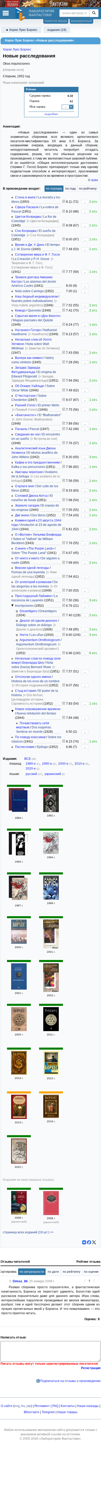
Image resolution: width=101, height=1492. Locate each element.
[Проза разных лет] (19, 801)
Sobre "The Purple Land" (28, 553)
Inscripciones (24, 606)
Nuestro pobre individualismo (32, 301)
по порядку (54, 188)
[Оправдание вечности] (19, 845)
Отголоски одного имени (33, 677)
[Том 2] (51, 853)
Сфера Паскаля (27, 207)
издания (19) (56, 30)
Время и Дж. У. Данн (29, 245)
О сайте (6, 1406)
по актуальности (32, 1272)
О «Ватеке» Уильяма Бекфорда (38, 534)
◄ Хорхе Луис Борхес (21, 30)
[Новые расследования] (51, 1074)
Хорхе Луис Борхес (17, 49)
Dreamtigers (28, 611)
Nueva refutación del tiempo (36, 713)
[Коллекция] (51, 811)
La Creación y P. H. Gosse (31, 259)
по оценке (91, 1272)
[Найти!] (93, 13)
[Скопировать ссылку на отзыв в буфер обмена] (10, 1281)
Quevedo (34, 310)
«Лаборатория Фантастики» (60, 1438)
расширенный (81, 21)
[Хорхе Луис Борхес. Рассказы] (51, 898)
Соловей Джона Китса (31, 496)
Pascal (34, 429)
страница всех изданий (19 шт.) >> (28, 1232)
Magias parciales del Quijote (33, 320)
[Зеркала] (51, 1117)
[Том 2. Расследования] (19, 988)
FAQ (55, 1406)
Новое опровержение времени (37, 709)
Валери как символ (29, 358)
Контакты (68, 1406)
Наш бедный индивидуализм (36, 296)
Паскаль (21, 429)
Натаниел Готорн (28, 330)
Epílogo (42, 747)
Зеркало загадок (27, 505)
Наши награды (88, 1406)
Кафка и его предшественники (37, 462)
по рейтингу (88, 188)
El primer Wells (48, 405)
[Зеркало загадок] (19, 1073)
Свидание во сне (27, 434)
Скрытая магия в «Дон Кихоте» (38, 316)
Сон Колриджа (26, 231)
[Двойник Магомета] (51, 991)
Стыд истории (25, 691)
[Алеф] (19, 1213)
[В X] (94, 1242)
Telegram (48, 1412)
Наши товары (67, 1412)
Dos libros (38, 515)
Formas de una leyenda (28, 572)
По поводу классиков (30, 737)
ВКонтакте (31, 1412)
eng (17, 1406)
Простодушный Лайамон (33, 596)
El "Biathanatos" (50, 415)
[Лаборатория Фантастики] (21, 14)
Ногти (24, 635)
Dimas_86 (20, 1281)
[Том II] (19, 1030)
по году (70, 188)
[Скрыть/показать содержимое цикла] (12, 605)
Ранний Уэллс (25, 405)
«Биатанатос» (25, 415)
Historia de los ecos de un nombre (35, 681)
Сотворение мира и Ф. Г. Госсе (37, 254)
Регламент (42, 1406)
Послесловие (25, 747)
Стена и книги (25, 197)
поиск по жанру (56, 21)
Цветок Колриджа (28, 216)
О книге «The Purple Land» (34, 548)
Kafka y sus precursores (28, 467)
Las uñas (37, 635)
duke (94, 180)
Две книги (22, 515)
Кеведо (20, 310)
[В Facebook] (89, 1242)
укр (28, 1406)
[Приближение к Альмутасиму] (51, 947)
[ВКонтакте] (84, 1242)
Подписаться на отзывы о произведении (70, 1381)
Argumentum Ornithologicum (39, 640)
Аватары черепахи (29, 472)
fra (23, 1406)
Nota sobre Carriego (29, 291)
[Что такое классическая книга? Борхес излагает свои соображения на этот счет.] (63, 741)
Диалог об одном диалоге (38, 620)
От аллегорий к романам (33, 582)
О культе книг (24, 486)
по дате (53, 1272)
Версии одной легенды (32, 568)
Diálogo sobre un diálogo (34, 625)
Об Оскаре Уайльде (29, 386)
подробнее (51, 113)
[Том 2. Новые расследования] (19, 943)
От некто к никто (27, 558)
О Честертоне (25, 396)
